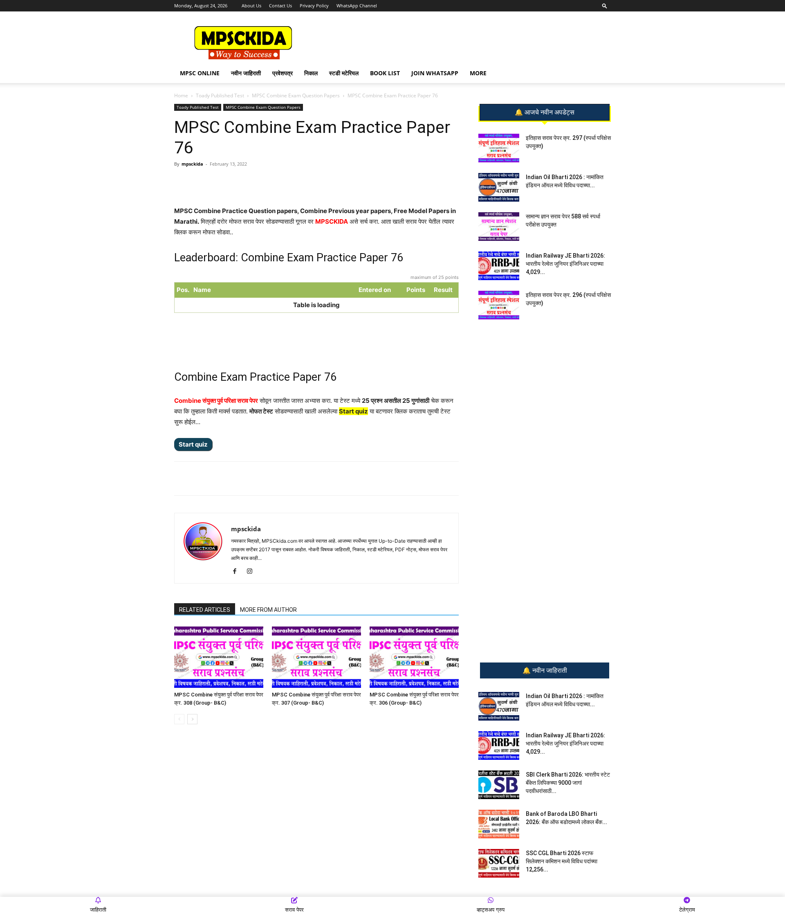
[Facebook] (269, 182)
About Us (251, 5)
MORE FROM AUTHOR (268, 609)
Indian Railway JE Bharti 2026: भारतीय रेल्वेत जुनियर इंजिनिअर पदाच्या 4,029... (565, 263)
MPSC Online (200, 73)
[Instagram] (252, 572)
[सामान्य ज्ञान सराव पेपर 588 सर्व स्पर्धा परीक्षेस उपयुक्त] (498, 226)
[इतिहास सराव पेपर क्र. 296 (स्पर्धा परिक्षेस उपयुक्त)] (498, 305)
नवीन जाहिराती (246, 73)
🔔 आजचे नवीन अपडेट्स (544, 112)
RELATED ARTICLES (204, 609)
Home (181, 95)
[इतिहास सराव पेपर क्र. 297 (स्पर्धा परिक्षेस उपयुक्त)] (498, 148)
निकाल (311, 73)
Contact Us (280, 5)
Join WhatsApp (434, 73)
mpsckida (192, 164)
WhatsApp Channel (356, 5)
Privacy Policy (314, 5)
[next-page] (192, 719)
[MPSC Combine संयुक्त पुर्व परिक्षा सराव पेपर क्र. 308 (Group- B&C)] (218, 657)
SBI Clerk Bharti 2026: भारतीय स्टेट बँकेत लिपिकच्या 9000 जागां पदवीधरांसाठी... (568, 782)
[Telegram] (250, 182)
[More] (307, 182)
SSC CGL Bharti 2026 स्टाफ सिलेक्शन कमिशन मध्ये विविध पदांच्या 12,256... (561, 861)
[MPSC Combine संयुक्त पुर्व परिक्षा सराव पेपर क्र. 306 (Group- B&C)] (414, 657)
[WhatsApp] (232, 182)
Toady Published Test (220, 95)
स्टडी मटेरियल (344, 73)
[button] (605, 5)
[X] (288, 182)
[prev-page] (179, 719)
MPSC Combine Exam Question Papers (296, 95)
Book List (385, 73)
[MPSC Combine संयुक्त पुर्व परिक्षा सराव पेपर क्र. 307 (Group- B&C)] (316, 657)
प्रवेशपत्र (282, 73)
